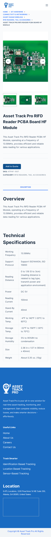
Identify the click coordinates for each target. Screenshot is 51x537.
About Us (8, 437)
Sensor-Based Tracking (16, 473)
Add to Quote (12, 166)
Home (6, 433)
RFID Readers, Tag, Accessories (30, 175)
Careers (7, 442)
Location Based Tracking (16, 468)
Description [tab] (25, 187)
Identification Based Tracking (19, 464)
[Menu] (47, 5)
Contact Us (9, 447)
